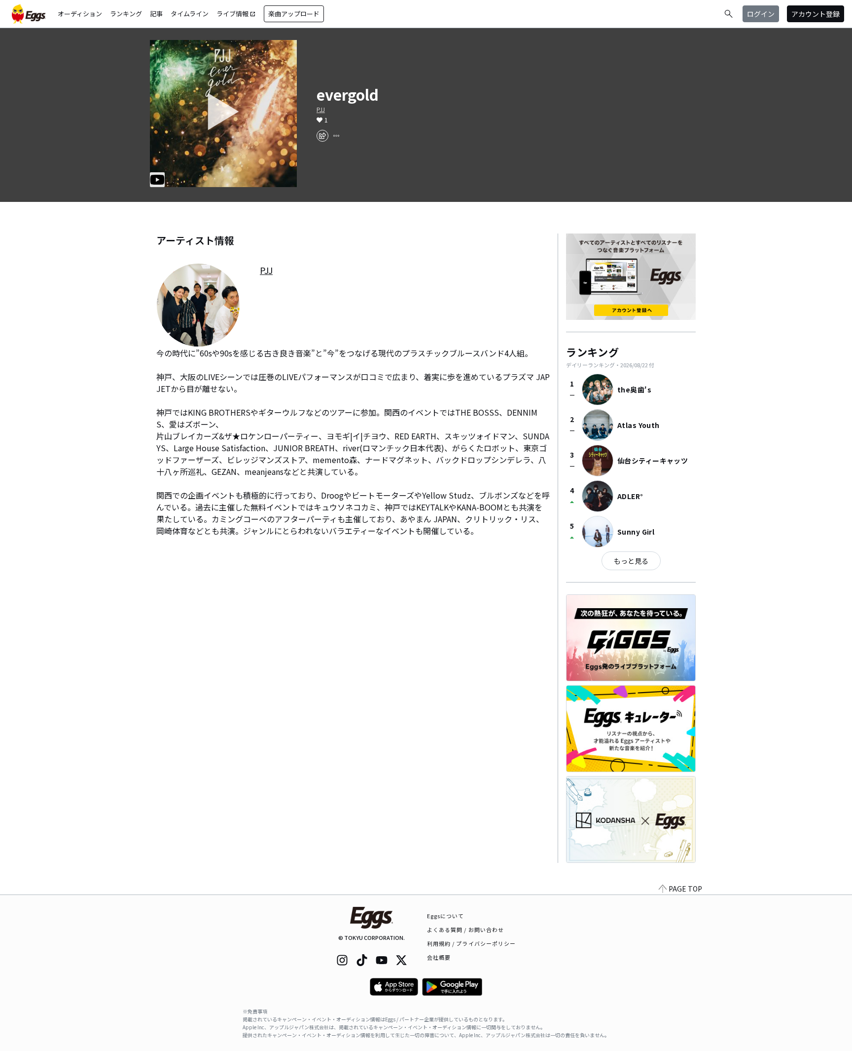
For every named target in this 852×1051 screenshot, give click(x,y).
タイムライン (190, 13)
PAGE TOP (685, 889)
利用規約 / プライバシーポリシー (471, 943)
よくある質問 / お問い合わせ (465, 930)
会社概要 (439, 957)
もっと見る (631, 561)
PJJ (321, 110)
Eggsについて (445, 916)
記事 (156, 13)
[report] (336, 136)
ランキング (126, 13)
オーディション (80, 13)
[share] (322, 136)
